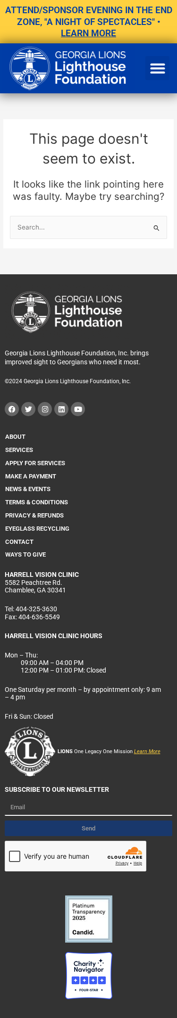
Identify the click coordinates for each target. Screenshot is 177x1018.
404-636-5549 (39, 617)
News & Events (28, 489)
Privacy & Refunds (34, 515)
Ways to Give (25, 554)
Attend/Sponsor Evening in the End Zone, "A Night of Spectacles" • (88, 22)
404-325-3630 (36, 609)
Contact (19, 541)
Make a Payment (30, 476)
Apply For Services (35, 463)
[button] (157, 68)
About (15, 436)
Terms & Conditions (36, 502)
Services (19, 449)
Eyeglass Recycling (37, 528)
